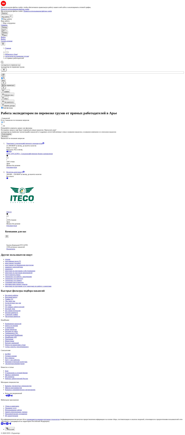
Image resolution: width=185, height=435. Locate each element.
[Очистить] (4, 70)
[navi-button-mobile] (3, 44)
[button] (3, 37)
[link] (4, 32)
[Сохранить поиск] (3, 75)
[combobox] (11, 65)
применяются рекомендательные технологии (43, 419)
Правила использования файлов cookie (37, 11)
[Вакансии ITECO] (94, 195)
